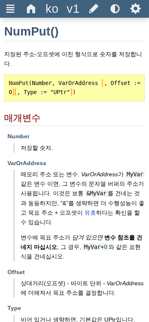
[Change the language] (52, 9)
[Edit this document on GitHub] (94, 9)
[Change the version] (72, 9)
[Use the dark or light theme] (114, 9)
